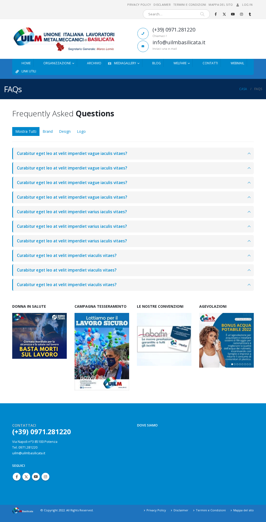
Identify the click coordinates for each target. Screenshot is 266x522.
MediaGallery (125, 63)
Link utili (29, 71)
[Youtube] (232, 14)
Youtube (36, 477)
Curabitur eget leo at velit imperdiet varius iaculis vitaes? (72, 212)
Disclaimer (162, 5)
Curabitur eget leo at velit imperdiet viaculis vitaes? (66, 255)
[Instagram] (241, 14)
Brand (48, 131)
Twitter (26, 477)
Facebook (17, 477)
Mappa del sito (221, 5)
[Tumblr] (250, 14)
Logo (81, 131)
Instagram (45, 477)
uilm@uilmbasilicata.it (28, 453)
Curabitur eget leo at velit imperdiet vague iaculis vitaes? (72, 153)
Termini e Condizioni (189, 5)
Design (65, 131)
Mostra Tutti (25, 131)
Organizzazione (57, 63)
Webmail (237, 63)
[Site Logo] (63, 39)
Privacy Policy (139, 5)
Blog (156, 63)
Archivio (94, 63)
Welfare (180, 63)
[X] (224, 14)
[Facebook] (215, 14)
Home (26, 63)
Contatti (210, 63)
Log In (247, 5)
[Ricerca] (202, 14)
